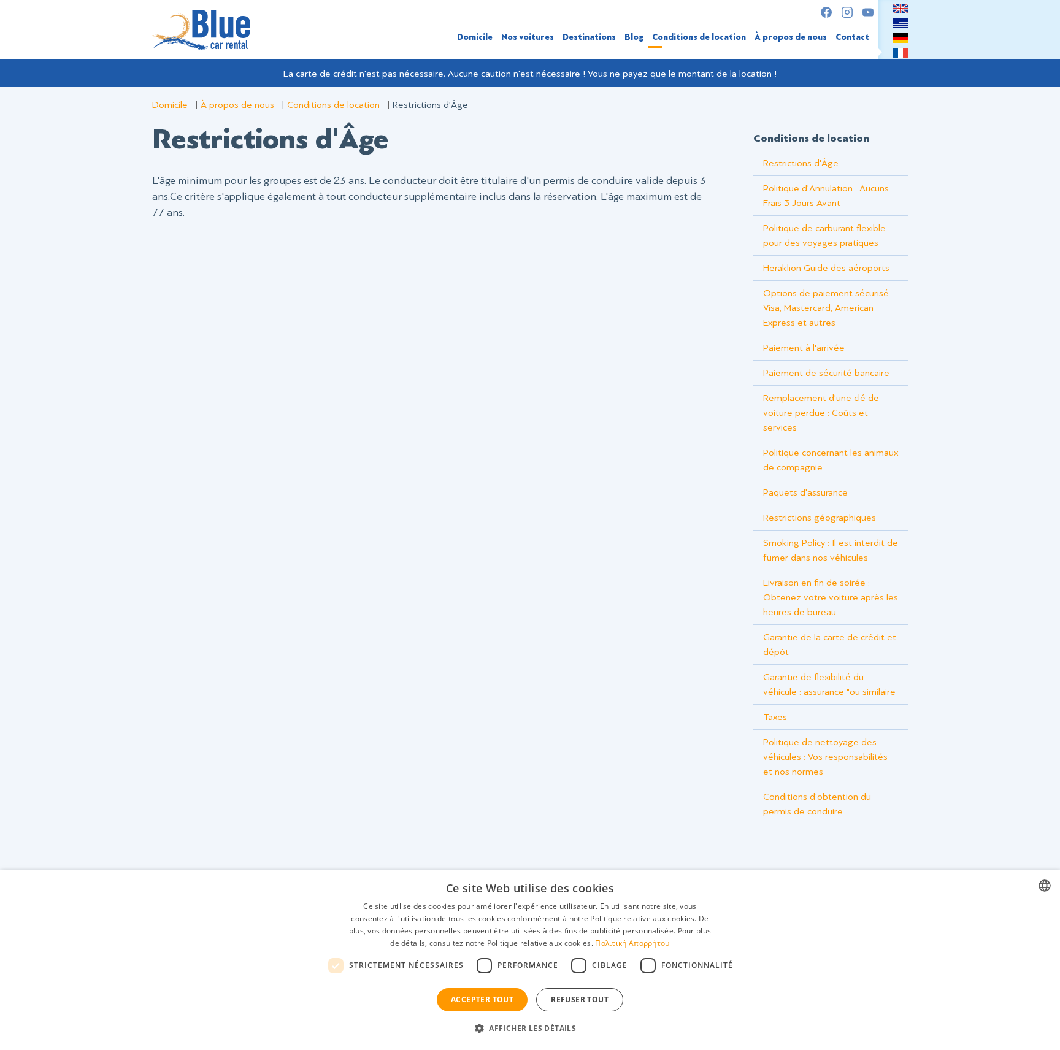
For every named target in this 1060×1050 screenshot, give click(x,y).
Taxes (775, 716)
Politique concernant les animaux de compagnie (830, 460)
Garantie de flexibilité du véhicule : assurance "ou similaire (829, 684)
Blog (633, 37)
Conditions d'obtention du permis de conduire (817, 804)
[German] (900, 37)
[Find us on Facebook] (826, 12)
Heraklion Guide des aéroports (826, 268)
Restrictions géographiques (819, 517)
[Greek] (900, 22)
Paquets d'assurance (805, 492)
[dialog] (530, 960)
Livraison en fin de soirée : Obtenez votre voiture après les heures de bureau (830, 597)
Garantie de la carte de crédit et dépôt (829, 644)
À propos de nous (791, 37)
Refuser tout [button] (580, 999)
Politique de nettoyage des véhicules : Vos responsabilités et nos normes (825, 757)
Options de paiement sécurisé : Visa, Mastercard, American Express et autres (828, 308)
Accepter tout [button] (482, 999)
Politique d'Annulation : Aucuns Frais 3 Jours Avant (826, 196)
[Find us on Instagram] (847, 12)
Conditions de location (699, 37)
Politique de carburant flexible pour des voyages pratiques (824, 235)
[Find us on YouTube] (868, 12)
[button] (530, 1028)
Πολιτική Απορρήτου (632, 943)
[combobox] (1045, 885)
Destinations (589, 37)
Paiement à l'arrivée (804, 347)
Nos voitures (527, 37)
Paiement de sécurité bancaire (826, 372)
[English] (900, 8)
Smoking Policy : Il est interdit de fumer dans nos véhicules (830, 550)
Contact (852, 37)
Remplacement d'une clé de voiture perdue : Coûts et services (821, 413)
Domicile (475, 37)
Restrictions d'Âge (801, 163)
